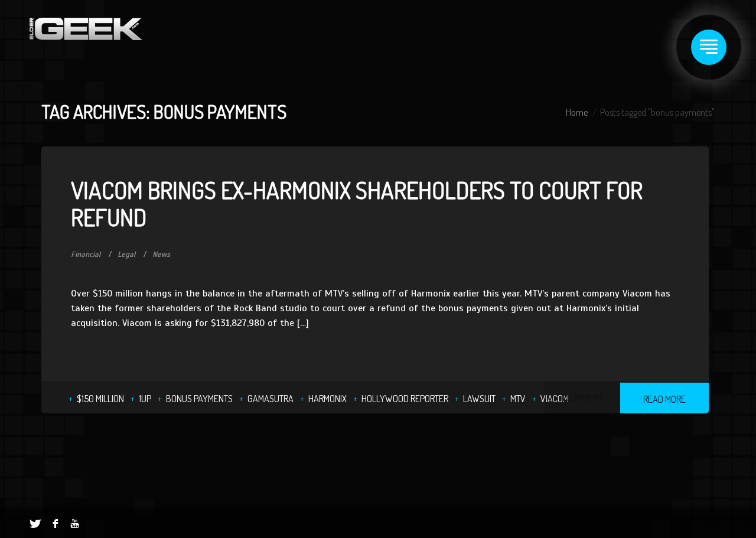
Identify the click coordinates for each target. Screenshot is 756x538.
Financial (85, 254)
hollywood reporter (404, 399)
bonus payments (199, 399)
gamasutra (270, 399)
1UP (145, 399)
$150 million (100, 399)
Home (577, 112)
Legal (126, 254)
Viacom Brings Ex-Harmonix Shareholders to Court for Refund (357, 203)
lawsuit (479, 399)
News (161, 254)
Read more (664, 399)
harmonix (327, 399)
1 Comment (582, 397)
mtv (518, 399)
